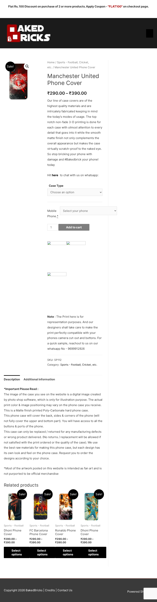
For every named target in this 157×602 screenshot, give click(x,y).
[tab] (12, 379)
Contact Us (64, 590)
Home (51, 62)
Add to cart (74, 227)
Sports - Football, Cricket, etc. (78, 364)
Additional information (39, 379)
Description (12, 379)
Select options (16, 552)
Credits (50, 590)
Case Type (56, 186)
